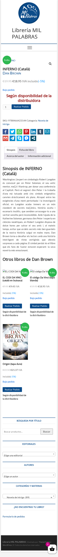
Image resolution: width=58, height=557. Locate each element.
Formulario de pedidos (14, 516)
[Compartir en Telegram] (12, 138)
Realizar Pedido (21, 106)
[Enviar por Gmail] (5, 138)
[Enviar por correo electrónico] (47, 131)
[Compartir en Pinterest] (26, 131)
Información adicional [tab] (39, 156)
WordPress (7, 545)
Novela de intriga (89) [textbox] (28, 497)
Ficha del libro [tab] (26, 149)
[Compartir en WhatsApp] (19, 131)
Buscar (46, 431)
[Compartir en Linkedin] (33, 131)
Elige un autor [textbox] (11, 476)
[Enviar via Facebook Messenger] (26, 138)
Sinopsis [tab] (11, 149)
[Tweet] (12, 131)
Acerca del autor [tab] (15, 156)
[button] (50, 64)
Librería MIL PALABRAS (26, 33)
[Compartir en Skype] (19, 138)
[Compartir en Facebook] (5, 131)
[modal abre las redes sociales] (33, 138)
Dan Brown (12, 73)
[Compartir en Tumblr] (40, 131)
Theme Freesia (45, 542)
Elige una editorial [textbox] (13, 455)
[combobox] (29, 454)
